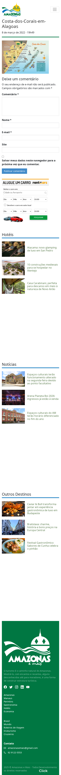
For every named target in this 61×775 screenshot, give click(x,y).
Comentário (10, 94)
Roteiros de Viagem (14, 727)
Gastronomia (10, 704)
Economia (9, 711)
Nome (6, 120)
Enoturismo (10, 730)
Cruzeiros (9, 734)
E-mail (7, 132)
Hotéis (7, 708)
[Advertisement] (30, 327)
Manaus (8, 698)
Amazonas (9, 694)
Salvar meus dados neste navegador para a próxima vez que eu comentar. (29, 162)
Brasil (7, 720)
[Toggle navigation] (54, 9)
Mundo (7, 724)
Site (4, 144)
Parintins (8, 701)
